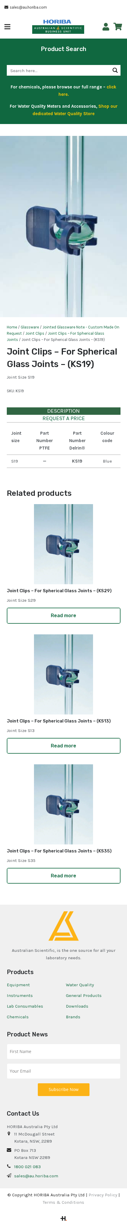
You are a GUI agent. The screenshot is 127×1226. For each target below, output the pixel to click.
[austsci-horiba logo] (57, 22)
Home (12, 327)
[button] (7, 26)
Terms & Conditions (63, 1202)
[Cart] (117, 27)
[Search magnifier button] (115, 70)
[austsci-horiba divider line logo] (71, 21)
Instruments (20, 995)
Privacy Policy (103, 1195)
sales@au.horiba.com (36, 1176)
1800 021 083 (27, 1166)
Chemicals (18, 1016)
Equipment (18, 984)
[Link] (105, 26)
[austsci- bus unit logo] (58, 29)
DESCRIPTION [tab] (63, 411)
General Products (84, 995)
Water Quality (80, 984)
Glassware (30, 327)
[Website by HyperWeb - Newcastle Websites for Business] (64, 1219)
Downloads (77, 1006)
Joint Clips (34, 333)
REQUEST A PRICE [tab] (64, 418)
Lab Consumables (25, 1006)
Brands (73, 1016)
